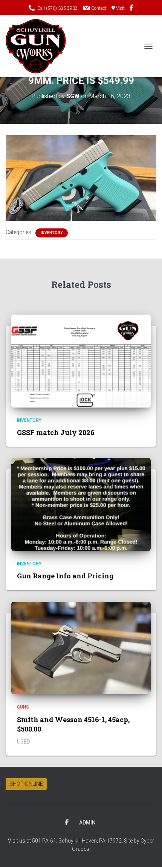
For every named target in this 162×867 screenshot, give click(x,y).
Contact (99, 8)
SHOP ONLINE (26, 784)
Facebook (66, 822)
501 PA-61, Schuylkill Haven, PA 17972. (78, 841)
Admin (87, 823)
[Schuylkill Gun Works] (39, 46)
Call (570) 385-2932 (57, 8)
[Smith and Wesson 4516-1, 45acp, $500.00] (81, 648)
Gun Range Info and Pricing (65, 575)
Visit (120, 8)
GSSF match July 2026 (56, 432)
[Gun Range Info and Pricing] (81, 504)
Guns (23, 707)
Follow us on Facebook (131, 8)
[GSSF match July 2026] (81, 360)
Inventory (52, 233)
